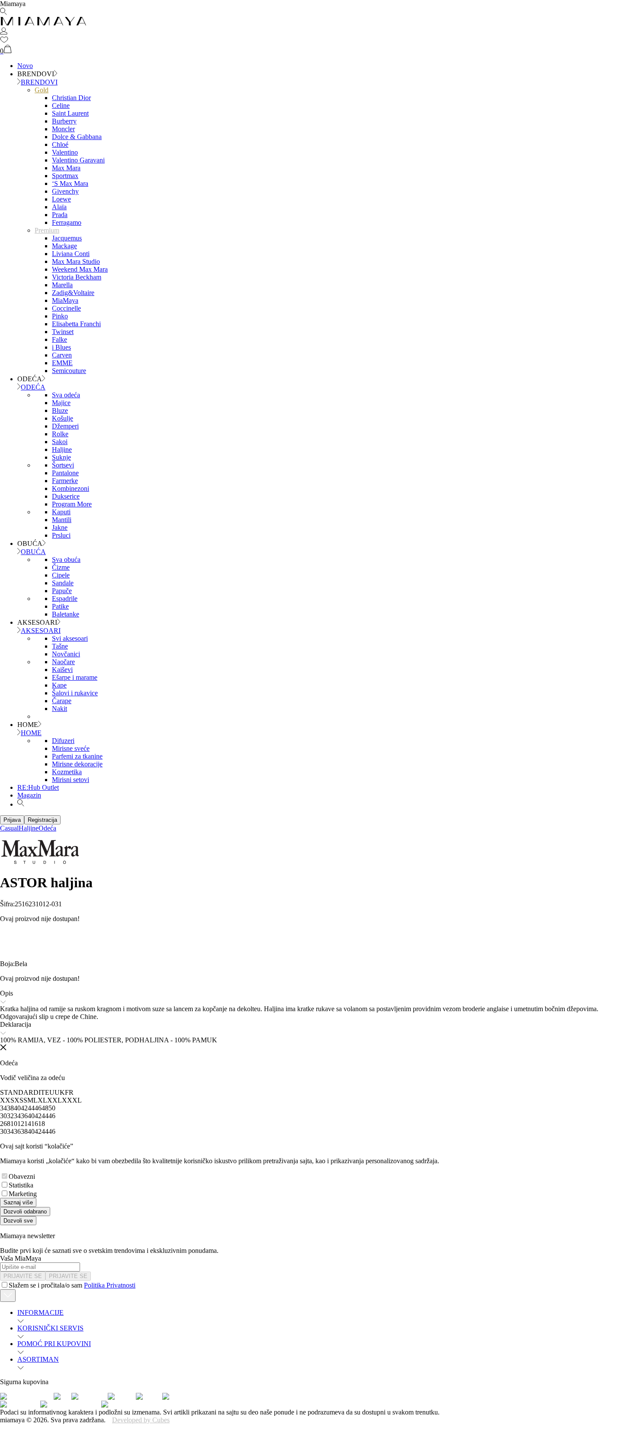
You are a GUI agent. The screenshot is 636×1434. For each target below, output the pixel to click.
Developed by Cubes (141, 1420)
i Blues (61, 347)
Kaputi (61, 512)
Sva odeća (66, 395)
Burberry (64, 121)
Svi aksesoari (70, 638)
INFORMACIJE (40, 1312)
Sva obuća (66, 559)
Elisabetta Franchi (76, 324)
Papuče (62, 590)
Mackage (64, 246)
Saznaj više (18, 1202)
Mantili (61, 519)
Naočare (63, 661)
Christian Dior (71, 97)
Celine (61, 105)
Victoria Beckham (76, 277)
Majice (61, 402)
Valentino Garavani (78, 160)
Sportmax (65, 175)
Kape (59, 685)
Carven (62, 355)
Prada (59, 214)
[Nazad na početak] (8, 1295)
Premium (47, 230)
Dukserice (66, 496)
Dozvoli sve (18, 1220)
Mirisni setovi (70, 779)
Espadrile (64, 598)
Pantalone (65, 473)
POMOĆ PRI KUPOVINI (54, 1343)
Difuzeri (63, 740)
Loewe (61, 199)
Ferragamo (66, 222)
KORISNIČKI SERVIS (50, 1328)
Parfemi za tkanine (77, 756)
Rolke (60, 434)
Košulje (62, 418)
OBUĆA (33, 551)
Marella (62, 285)
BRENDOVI (39, 82)
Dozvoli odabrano (25, 1211)
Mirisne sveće (71, 748)
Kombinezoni (70, 488)
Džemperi (65, 426)
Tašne (60, 646)
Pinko (60, 316)
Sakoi (59, 441)
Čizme (61, 567)
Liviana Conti (71, 253)
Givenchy (65, 191)
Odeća (47, 828)
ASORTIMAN (38, 1359)
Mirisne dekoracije (77, 764)
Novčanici (66, 654)
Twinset (63, 331)
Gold (41, 90)
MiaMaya (65, 300)
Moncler (63, 129)
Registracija (42, 820)
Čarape (61, 700)
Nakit (59, 708)
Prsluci (61, 535)
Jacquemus (67, 238)
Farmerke (65, 480)
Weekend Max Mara (80, 269)
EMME (62, 363)
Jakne (59, 527)
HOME (31, 732)
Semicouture (69, 370)
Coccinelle (66, 308)
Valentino (65, 152)
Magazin (29, 795)
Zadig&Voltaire (73, 292)
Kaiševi (62, 669)
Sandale (63, 583)
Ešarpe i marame (74, 677)
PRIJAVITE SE (22, 1276)
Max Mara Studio (76, 261)
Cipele (61, 575)
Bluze (60, 410)
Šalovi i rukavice (75, 693)
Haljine (62, 449)
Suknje (61, 457)
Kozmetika (67, 771)
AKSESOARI (41, 630)
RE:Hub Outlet (38, 787)
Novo (25, 65)
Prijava (12, 820)
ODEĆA (33, 387)
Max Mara (66, 168)
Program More (72, 504)
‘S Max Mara (70, 183)
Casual (9, 828)
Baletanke (65, 614)
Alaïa (59, 207)
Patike (60, 606)
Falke (59, 339)
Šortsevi (63, 465)
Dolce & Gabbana (77, 136)
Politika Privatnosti (109, 1285)
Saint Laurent (70, 113)
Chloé (60, 144)
